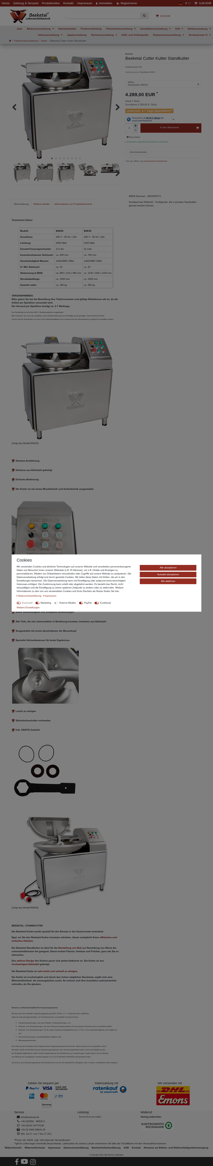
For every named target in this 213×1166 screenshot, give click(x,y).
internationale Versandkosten (155, 161)
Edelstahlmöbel (67, 28)
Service (19, 1112)
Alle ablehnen (168, 581)
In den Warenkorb (169, 127)
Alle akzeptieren (168, 567)
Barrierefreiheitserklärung (106, 1147)
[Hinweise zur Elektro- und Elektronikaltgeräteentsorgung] (170, 1126)
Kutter (44, 40)
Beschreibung (21, 204)
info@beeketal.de (30, 1117)
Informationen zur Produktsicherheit (73, 204)
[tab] (21, 204)
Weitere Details (41, 204)
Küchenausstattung (102, 35)
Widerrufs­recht (13, 1147)
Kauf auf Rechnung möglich (90, 1117)
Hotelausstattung (198, 28)
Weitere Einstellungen (28, 607)
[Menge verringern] (135, 130)
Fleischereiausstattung (119, 28)
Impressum (54, 1147)
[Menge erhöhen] (135, 125)
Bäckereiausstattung (39, 28)
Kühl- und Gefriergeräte (135, 35)
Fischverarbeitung (91, 28)
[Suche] (144, 16)
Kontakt (136, 1147)
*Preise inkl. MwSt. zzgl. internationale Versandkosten (42, 1140)
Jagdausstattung (77, 35)
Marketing (46, 602)
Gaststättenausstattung (154, 28)
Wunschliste (134, 137)
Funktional (105, 602)
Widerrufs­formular (35, 1147)
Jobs (19, 28)
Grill (178, 28)
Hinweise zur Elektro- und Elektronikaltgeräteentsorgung (176, 1147)
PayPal (88, 602)
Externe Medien (67, 602)
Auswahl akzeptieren (168, 574)
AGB (126, 1147)
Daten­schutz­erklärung (76, 1147)
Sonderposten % (198, 35)
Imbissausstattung (49, 35)
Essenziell (27, 602)
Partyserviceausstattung (167, 35)
